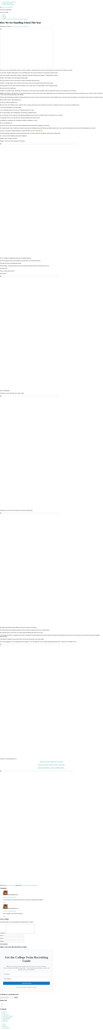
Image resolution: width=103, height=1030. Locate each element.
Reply (4, 902)
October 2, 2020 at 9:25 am (9, 897)
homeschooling (34, 885)
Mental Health (6, 1018)
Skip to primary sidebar (8, 4)
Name (2, 935)
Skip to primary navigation (9, 1)
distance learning (26, 885)
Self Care (5, 1021)
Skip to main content (8, 3)
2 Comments (25, 26)
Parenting (5, 1020)
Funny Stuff (6, 1014)
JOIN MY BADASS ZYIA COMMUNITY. (51, 768)
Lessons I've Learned (8, 1016)
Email (2, 938)
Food (4, 1013)
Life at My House (10, 885)
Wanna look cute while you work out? (51, 762)
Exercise (5, 1012)
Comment (3, 933)
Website (2, 941)
